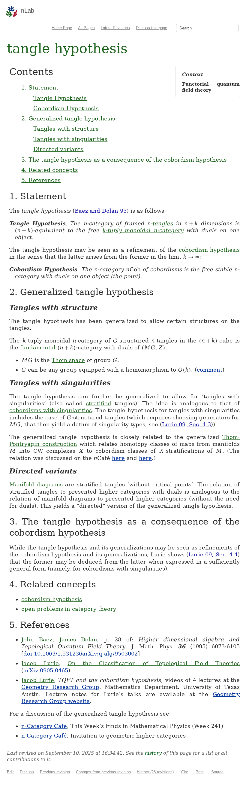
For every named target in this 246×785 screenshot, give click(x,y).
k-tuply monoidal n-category (143, 230)
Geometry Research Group (60, 687)
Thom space (68, 360)
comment (209, 370)
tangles (163, 223)
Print (200, 772)
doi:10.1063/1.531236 (52, 653)
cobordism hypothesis (209, 250)
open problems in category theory (68, 609)
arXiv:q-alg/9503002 (110, 653)
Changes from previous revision (103, 772)
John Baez (36, 639)
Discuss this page (151, 28)
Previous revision (55, 772)
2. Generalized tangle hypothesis (68, 118)
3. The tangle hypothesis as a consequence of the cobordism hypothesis (124, 159)
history (153, 753)
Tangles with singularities (70, 138)
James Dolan (78, 639)
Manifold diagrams (36, 484)
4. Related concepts (49, 169)
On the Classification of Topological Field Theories (154, 663)
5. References (41, 180)
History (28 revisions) (155, 772)
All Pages (86, 28)
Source (217, 772)
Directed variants (58, 149)
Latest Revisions (115, 28)
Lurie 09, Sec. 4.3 (186, 424)
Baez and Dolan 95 (101, 211)
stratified (98, 403)
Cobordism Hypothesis (66, 108)
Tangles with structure (66, 128)
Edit (10, 772)
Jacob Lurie (39, 663)
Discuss (27, 772)
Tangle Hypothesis (60, 98)
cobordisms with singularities (50, 410)
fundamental (38, 347)
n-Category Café (44, 726)
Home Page (62, 28)
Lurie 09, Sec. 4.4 (213, 554)
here (118, 458)
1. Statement (39, 87)
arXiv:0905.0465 (45, 670)
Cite (184, 772)
